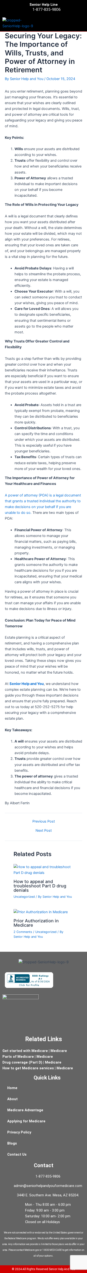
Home (12, 1088)
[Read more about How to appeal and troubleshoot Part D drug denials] (43, 869)
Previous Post (43, 821)
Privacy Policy (19, 1132)
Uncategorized (24, 896)
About (12, 1099)
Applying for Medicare (26, 1121)
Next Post (44, 830)
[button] (83, 23)
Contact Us (17, 1154)
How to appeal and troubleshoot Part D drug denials (40, 886)
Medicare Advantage (25, 1110)
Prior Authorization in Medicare (36, 923)
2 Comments (23, 932)
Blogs (12, 1143)
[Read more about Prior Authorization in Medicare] (41, 912)
